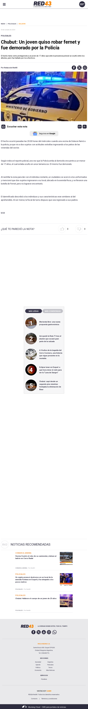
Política (38, 667)
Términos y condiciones (49, 698)
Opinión (38, 665)
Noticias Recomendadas (30, 544)
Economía (38, 670)
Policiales (6, 36)
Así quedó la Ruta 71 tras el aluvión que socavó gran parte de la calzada (50, 338)
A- (84, 126)
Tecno (50, 667)
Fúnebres (44, 679)
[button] (73, 68)
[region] (44, 255)
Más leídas (33, 311)
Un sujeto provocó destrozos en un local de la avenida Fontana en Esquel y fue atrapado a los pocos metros (34, 579)
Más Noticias (50, 670)
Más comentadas (53, 311)
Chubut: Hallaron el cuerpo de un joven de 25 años (35, 598)
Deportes (50, 662)
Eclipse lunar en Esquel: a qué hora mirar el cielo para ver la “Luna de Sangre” (50, 370)
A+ (79, 126)
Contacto (34, 698)
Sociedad (38, 662)
